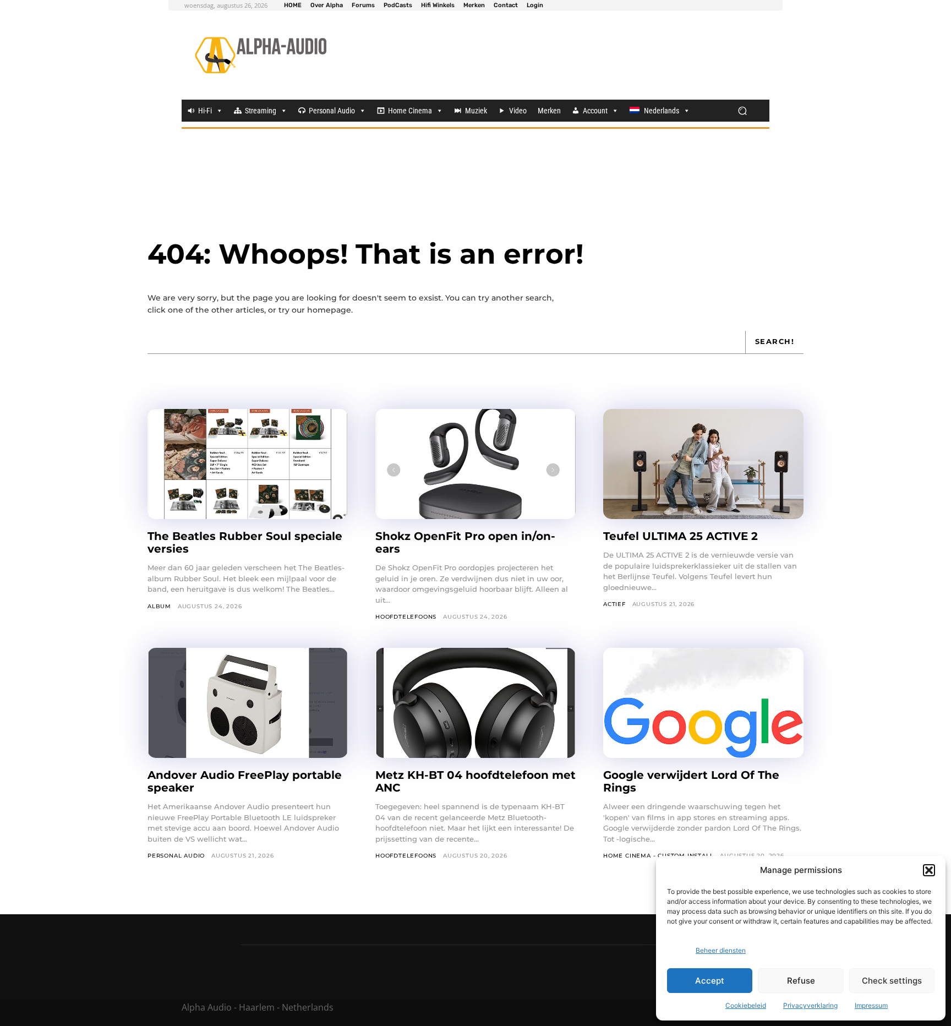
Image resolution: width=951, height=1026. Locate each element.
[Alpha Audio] (261, 55)
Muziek (476, 110)
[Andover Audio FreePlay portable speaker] (247, 703)
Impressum (871, 1005)
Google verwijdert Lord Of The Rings (691, 781)
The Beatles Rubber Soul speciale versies (244, 542)
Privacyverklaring (810, 1005)
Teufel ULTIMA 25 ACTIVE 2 (682, 536)
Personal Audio (332, 110)
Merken (549, 110)
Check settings (892, 980)
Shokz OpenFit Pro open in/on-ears (465, 542)
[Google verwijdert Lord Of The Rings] (703, 703)
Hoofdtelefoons (405, 616)
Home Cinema (410, 110)
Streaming (260, 110)
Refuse (801, 980)
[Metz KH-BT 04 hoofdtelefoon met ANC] (475, 703)
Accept (709, 980)
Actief (614, 604)
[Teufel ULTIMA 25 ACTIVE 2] (703, 464)
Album (159, 606)
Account (595, 110)
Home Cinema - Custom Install (658, 855)
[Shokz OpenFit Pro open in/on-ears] (475, 464)
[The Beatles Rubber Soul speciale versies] (247, 464)
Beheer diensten (721, 950)
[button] (928, 870)
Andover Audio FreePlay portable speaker (244, 781)
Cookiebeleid (745, 1005)
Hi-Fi (205, 110)
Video (518, 110)
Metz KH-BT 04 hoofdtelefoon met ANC (475, 781)
